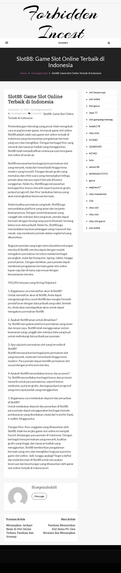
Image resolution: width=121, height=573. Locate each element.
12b (91, 200)
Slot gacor (94, 105)
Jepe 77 (93, 112)
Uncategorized (18, 113)
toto (91, 160)
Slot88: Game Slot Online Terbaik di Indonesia (35, 99)
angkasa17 (95, 187)
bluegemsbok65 (43, 109)
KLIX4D (93, 139)
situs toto (94, 132)
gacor (92, 180)
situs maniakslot (98, 193)
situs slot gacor (97, 221)
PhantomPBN (70, 567)
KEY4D (93, 153)
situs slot (94, 207)
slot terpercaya (97, 92)
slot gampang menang (101, 119)
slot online (94, 99)
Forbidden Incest (60, 23)
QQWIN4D (95, 146)
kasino (63, 42)
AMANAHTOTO (98, 173)
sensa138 (94, 166)
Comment (36, 113)
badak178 (94, 126)
